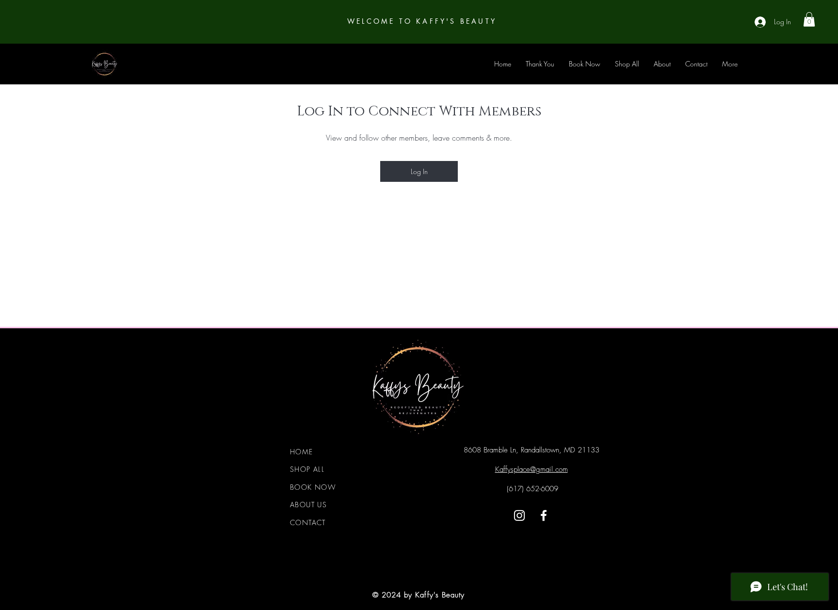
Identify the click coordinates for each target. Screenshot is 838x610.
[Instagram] (519, 515)
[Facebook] (543, 515)
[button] (809, 19)
